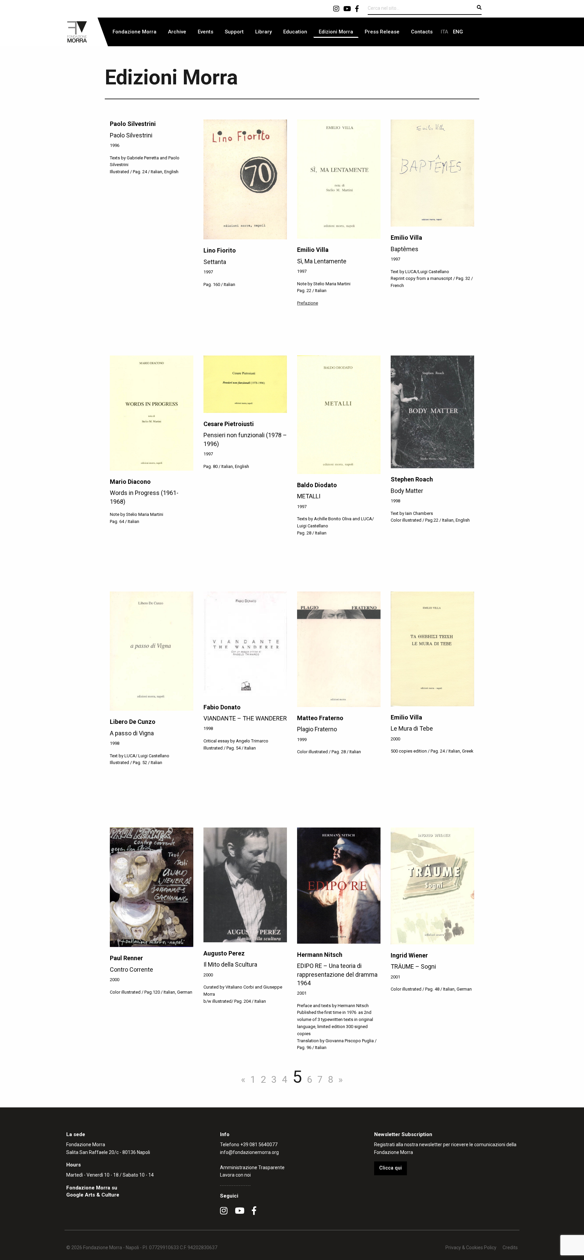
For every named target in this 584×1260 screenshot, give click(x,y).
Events (205, 32)
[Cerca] (479, 7)
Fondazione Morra (134, 32)
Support (234, 32)
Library (263, 32)
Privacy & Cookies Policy (470, 1247)
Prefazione (307, 303)
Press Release (382, 32)
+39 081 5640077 (258, 1144)
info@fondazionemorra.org (249, 1152)
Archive (177, 32)
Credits (510, 1247)
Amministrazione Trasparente (252, 1167)
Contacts (422, 32)
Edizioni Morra (336, 32)
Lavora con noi (235, 1175)
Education (295, 32)
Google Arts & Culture (92, 1195)
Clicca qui (390, 1168)
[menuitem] (134, 32)
